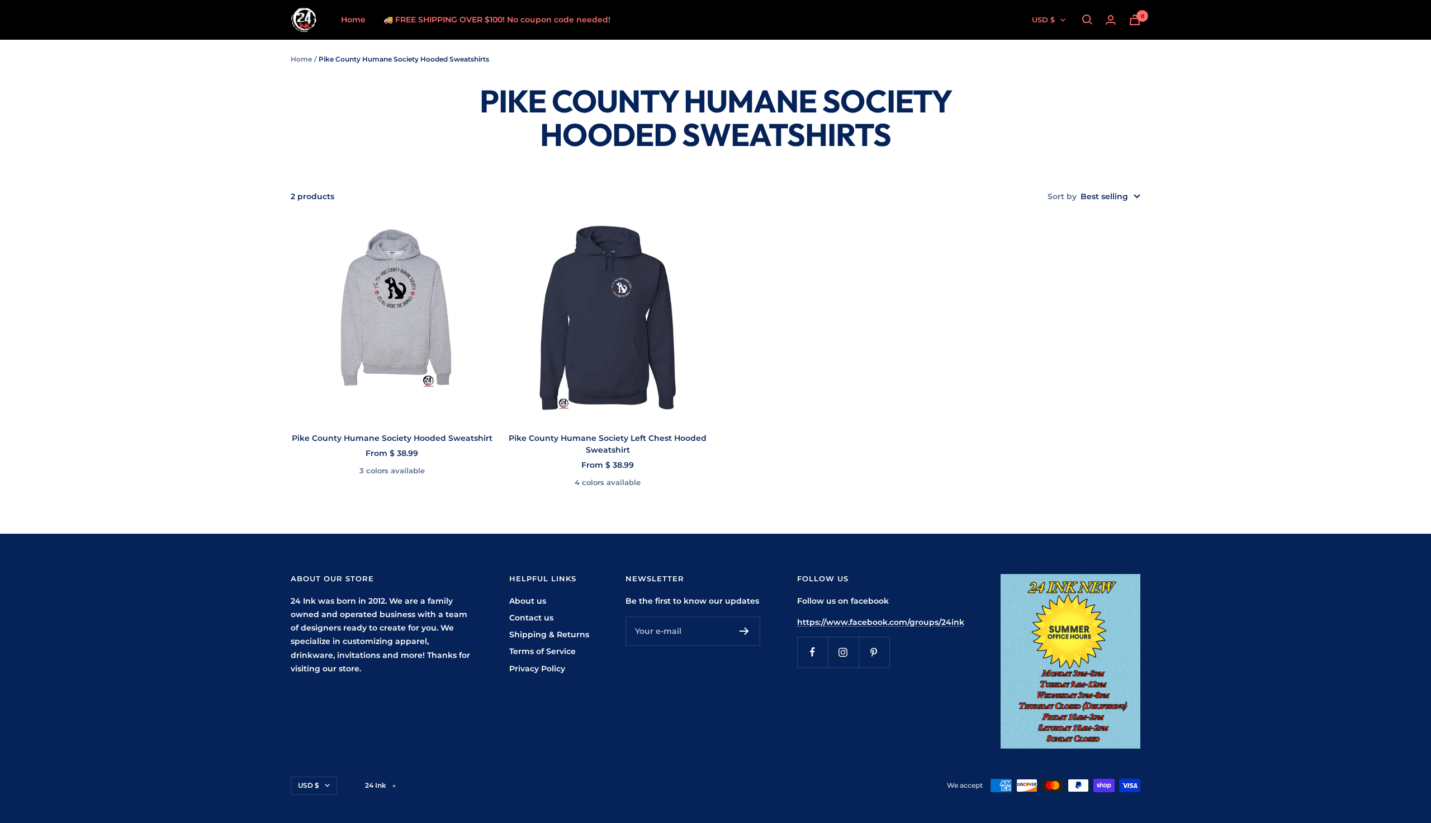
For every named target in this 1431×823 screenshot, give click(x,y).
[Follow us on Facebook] (812, 652)
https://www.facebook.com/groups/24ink (880, 622)
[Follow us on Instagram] (843, 652)
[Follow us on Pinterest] (874, 652)
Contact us (531, 618)
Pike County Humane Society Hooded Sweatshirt (392, 438)
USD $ (1043, 19)
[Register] (744, 631)
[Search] (1087, 20)
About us (527, 601)
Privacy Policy (537, 669)
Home (353, 20)
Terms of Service (542, 651)
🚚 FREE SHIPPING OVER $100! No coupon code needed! (496, 20)
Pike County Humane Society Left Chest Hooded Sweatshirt (608, 444)
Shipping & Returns (549, 634)
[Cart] (1134, 20)
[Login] (1111, 20)
